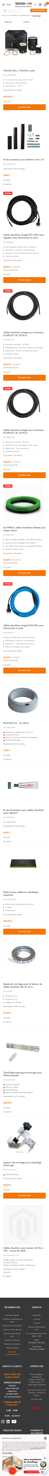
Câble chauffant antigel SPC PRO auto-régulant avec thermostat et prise (24, 236)
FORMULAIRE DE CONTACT (12, 1403)
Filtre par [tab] (8, 22)
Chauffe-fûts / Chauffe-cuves (19, 70)
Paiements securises (12, 1344)
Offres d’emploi (12, 1348)
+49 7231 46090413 (12, 1397)
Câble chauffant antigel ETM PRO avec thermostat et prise (23, 627)
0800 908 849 (12, 1388)
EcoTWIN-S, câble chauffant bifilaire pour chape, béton (24, 529)
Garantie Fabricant (12, 1340)
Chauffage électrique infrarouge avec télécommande (22, 1074)
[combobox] (15, 10)
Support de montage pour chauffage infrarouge (22, 1164)
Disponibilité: (8, 90)
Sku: (5, 75)
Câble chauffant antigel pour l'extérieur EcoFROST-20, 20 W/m (23, 431)
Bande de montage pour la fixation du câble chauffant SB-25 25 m (22, 985)
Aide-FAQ (37, 1315)
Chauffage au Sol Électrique (20, 15)
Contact (36, 1323)
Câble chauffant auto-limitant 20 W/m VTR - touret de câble (23, 1249)
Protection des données (12, 1326)
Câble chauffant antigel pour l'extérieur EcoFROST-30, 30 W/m (23, 334)
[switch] (43, 1472)
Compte (36, 1319)
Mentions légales (12, 1315)
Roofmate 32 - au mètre (16, 722)
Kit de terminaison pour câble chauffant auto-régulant (23, 811)
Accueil (4, 15)
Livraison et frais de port (12, 1329)
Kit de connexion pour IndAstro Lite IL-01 (23, 159)
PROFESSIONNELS (38, 10)
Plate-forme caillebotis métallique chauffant (20, 893)
